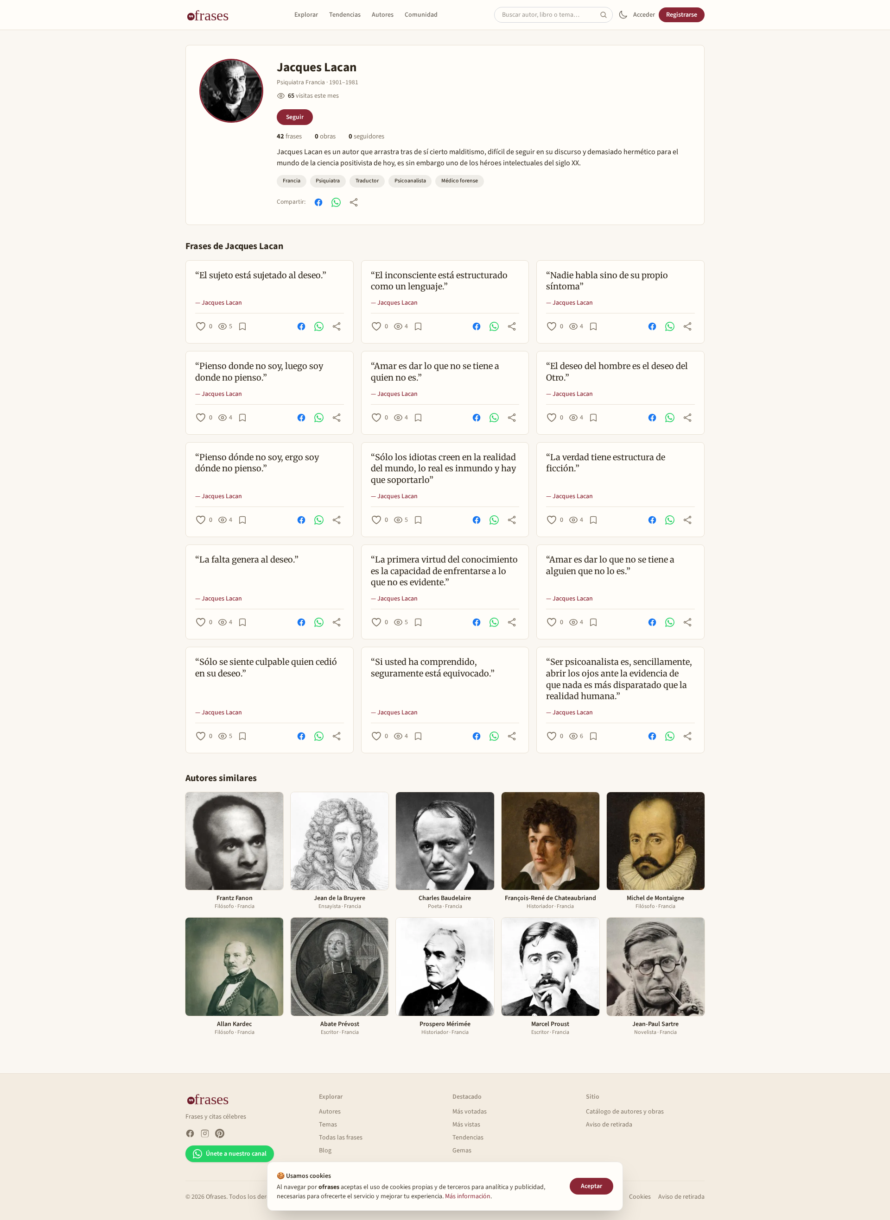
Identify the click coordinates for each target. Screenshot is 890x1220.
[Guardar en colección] (242, 326)
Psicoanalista (410, 181)
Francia (291, 181)
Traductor (367, 181)
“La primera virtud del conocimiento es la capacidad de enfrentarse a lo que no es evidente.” (444, 571)
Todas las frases (340, 1137)
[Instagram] (205, 1133)
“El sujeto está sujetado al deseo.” (260, 275)
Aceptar (591, 1186)
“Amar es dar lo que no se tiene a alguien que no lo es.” (610, 565)
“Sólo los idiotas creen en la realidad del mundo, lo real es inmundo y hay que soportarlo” (443, 469)
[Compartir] (353, 202)
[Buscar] (606, 15)
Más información (467, 1196)
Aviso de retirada (609, 1124)
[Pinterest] (219, 1133)
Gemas (461, 1150)
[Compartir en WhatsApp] (336, 202)
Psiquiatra (328, 181)
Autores (383, 14)
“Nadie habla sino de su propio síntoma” (607, 281)
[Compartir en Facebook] (318, 202)
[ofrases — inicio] (211, 14)
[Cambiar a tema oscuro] (623, 14)
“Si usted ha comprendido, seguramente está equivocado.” (433, 668)
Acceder (644, 14)
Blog (325, 1150)
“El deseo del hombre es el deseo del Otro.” (617, 372)
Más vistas (466, 1124)
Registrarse (681, 14)
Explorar (306, 14)
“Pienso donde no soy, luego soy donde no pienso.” (259, 372)
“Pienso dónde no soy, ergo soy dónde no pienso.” (257, 463)
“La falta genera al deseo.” (247, 559)
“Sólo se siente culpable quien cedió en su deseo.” (266, 668)
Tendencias (345, 14)
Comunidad (421, 14)
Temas (328, 1124)
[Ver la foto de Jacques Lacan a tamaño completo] (231, 90)
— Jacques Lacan (218, 302)
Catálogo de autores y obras (625, 1111)
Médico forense (459, 181)
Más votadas (469, 1111)
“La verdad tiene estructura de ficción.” (605, 463)
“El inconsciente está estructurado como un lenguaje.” (439, 281)
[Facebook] (190, 1133)
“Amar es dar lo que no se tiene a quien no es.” (435, 372)
